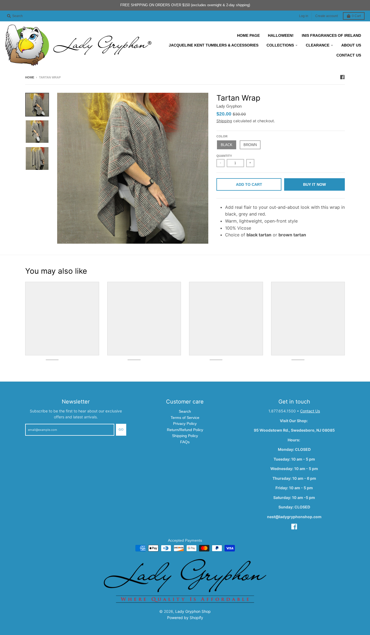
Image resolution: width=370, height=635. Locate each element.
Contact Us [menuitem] (348, 55)
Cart (356, 16)
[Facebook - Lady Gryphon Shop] (342, 77)
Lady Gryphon (229, 106)
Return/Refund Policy (185, 430)
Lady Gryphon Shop (193, 611)
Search (185, 411)
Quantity (224, 155)
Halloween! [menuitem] (281, 35)
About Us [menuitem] (351, 45)
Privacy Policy (185, 423)
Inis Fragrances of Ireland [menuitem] (331, 35)
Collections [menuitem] (280, 45)
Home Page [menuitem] (248, 35)
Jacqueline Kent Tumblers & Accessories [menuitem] (213, 45)
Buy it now (314, 184)
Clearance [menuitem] (317, 45)
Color (222, 136)
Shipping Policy (185, 436)
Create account (326, 16)
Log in (303, 16)
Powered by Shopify (185, 617)
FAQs (185, 442)
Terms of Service (185, 417)
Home (29, 77)
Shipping (224, 120)
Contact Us (310, 411)
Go (121, 429)
